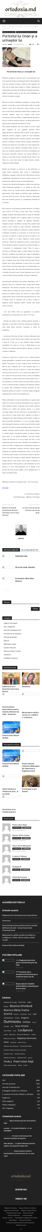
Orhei (6, 1042)
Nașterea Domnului (26, 1038)
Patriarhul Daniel (20, 1054)
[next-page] (7, 589)
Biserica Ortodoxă (21, 1006)
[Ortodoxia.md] (21, 9)
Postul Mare (13, 1220)
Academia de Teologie (10, 1002)
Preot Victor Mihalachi (21, 846)
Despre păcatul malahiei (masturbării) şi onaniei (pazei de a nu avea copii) (19, 1153)
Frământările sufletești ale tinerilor (27, 32)
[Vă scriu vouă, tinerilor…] (8, 570)
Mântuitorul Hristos (10, 1038)
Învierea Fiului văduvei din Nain (13, 945)
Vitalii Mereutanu (19, 877)
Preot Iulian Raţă (19, 825)
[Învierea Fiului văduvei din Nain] (11, 727)
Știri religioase (9, 627)
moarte (33, 1034)
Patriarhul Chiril (8, 1054)
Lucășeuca (25, 1030)
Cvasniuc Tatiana (19, 856)
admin (10, 44)
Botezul (16, 1014)
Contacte (7, 654)
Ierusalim (6, 1026)
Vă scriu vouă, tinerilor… (25, 567)
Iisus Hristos (22, 1026)
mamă (5, 1034)
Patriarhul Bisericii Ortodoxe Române (15, 1050)
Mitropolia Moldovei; (23, 1034)
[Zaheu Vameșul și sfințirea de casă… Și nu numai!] (11, 781)
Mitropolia (12, 1034)
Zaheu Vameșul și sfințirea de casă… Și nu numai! (10, 791)
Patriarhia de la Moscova (11, 1046)
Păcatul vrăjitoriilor (14, 1215)
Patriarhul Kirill (21, 1058)
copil (35, 1014)
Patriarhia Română (25, 1046)
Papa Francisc (22, 1042)
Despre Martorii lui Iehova (27, 1208)
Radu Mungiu (8, 1143)
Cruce (17, 1018)
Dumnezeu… (26, 686)
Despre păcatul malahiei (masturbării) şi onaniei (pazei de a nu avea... (27, 986)
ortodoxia (13, 1042)
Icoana (34, 1022)
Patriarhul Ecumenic (10, 1058)
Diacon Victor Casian (21, 835)
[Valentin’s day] (8, 559)
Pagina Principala (10, 623)
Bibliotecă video (10, 644)
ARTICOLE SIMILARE (11, 550)
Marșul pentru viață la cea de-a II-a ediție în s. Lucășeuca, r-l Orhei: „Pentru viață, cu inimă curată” (19, 937)
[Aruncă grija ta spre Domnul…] (31, 781)
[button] (4, 21)
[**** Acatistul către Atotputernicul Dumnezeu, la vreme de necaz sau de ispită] (8, 975)
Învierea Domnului (25, 1220)
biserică (8, 1014)
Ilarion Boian (7, 1031)
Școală (25, 1065)
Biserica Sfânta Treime (16, 1010)
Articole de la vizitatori (12, 634)
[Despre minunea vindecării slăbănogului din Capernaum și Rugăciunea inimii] (31, 755)
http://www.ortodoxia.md (19, 830)
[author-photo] (21, 535)
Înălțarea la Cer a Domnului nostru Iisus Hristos (10, 689)
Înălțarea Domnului (10, 1208)
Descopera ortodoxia (15, 27)
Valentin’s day (21, 556)
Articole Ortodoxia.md (12, 630)
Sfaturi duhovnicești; (10, 1065)
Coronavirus (8, 1018)
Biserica (6, 1006)
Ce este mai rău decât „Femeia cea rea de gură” (31, 510)
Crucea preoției (27, 1215)
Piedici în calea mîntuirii (28, 1210)
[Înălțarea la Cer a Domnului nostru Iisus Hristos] (11, 678)
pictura (30, 1058)
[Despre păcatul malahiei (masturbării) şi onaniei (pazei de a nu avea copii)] (8, 987)
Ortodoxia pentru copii (13, 1213)
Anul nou (22, 1002)
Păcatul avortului (28, 1213)
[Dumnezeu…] (31, 678)
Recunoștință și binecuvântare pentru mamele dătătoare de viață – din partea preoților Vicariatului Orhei (19, 928)
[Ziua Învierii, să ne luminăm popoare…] (11, 801)
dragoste (25, 1018)
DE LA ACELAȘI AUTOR (29, 550)
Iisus (12, 1026)
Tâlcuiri (6, 641)
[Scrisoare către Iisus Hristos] (8, 581)
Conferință (23, 1014)
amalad (6, 1128)
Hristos (26, 1022)
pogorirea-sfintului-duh (11, 1210)
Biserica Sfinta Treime (12, 651)
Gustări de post (10, 648)
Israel (14, 1031)
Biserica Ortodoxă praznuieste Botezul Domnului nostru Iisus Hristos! (10, 511)
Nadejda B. (17, 867)
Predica (8, 1061)
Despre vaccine (8, 1218)
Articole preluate (10, 637)
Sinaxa (20, 1065)
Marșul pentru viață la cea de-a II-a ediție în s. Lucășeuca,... (30, 715)
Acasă (4, 27)
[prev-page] (3, 589)
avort (29, 1002)
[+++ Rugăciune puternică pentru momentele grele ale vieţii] (8, 963)
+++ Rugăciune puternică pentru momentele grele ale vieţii (26, 962)
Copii (29, 1014)
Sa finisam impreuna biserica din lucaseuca (20, 1223)
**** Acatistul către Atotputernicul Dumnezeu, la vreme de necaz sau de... (27, 974)
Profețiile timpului (11, 658)
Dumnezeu (12, 1021)
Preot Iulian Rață (23, 1061)
